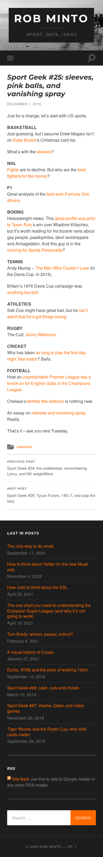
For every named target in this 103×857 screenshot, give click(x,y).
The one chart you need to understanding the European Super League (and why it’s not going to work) (49, 611)
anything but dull (22, 292)
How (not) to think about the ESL (37, 587)
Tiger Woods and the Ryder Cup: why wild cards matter (46, 732)
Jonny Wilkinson (40, 334)
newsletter (24, 446)
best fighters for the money (46, 173)
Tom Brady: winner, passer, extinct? (40, 634)
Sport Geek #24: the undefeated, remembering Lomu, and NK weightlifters (47, 468)
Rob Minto (51, 18)
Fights (13, 170)
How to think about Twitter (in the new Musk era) (47, 567)
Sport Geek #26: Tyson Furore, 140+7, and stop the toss (51, 495)
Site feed (20, 779)
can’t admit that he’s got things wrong (47, 313)
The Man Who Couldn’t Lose (62, 268)
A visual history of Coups (30, 652)
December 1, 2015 (24, 104)
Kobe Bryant (24, 140)
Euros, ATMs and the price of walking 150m (47, 670)
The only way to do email (30, 546)
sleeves (44, 152)
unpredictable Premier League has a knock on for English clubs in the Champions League (49, 383)
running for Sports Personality (35, 250)
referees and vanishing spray (58, 413)
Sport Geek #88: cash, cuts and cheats (43, 688)
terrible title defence (45, 401)
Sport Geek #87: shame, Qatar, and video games (45, 708)
